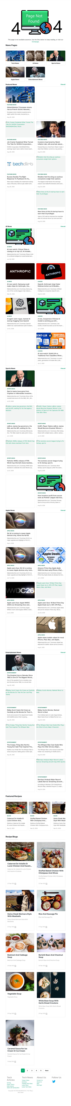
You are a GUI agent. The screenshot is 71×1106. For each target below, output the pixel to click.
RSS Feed (39, 1085)
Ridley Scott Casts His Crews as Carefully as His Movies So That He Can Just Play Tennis (19, 712)
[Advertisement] (50, 100)
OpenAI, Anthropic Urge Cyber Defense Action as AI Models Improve (49, 286)
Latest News (25, 1085)
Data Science (10, 1086)
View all (63, 84)
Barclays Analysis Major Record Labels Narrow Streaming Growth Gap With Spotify (50, 782)
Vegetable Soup (14, 994)
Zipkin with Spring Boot (13, 1087)
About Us (39, 1082)
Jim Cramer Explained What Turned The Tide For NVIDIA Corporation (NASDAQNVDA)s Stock (20, 144)
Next (46, 1070)
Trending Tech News (27, 1083)
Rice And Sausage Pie (48, 914)
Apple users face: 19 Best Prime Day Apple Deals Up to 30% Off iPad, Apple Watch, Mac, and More (51, 605)
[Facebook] (54, 1081)
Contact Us (40, 1080)
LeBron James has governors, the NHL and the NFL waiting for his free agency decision (19, 428)
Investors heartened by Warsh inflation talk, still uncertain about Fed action (50, 144)
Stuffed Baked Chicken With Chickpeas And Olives (38, 820)
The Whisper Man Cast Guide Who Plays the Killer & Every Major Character (50, 747)
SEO (38, 1083)
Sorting (9, 1082)
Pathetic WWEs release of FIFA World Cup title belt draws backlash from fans (20, 463)
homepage (35, 42)
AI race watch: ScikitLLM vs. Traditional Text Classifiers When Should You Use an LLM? (50, 356)
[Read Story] (15, 883)
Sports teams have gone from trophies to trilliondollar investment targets (20, 393)
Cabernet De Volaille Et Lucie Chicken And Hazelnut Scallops (15, 820)
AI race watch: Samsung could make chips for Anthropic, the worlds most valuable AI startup (18, 286)
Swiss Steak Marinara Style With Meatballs (19, 915)
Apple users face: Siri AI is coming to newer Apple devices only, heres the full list (20, 570)
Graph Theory (10, 1084)
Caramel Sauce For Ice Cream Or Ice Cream (17, 1050)
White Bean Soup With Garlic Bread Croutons (48, 1002)
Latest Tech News (26, 1087)
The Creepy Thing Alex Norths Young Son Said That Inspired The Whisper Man (19, 747)
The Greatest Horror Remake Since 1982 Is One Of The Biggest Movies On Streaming (20, 677)
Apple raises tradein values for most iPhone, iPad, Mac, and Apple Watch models (51, 640)
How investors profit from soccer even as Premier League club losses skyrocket (51, 498)
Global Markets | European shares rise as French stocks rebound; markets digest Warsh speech (19, 109)
